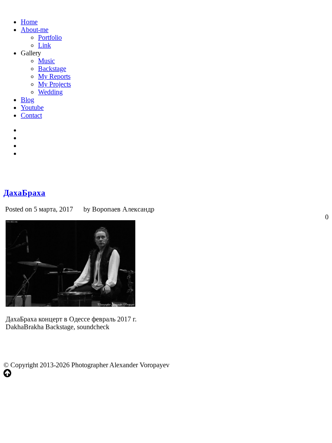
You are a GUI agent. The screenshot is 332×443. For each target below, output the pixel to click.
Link (44, 45)
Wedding (50, 92)
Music (46, 60)
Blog (27, 99)
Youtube (32, 107)
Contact (31, 115)
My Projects (54, 84)
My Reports (54, 76)
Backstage (52, 68)
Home (29, 22)
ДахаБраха (24, 192)
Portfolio (50, 37)
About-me (34, 29)
